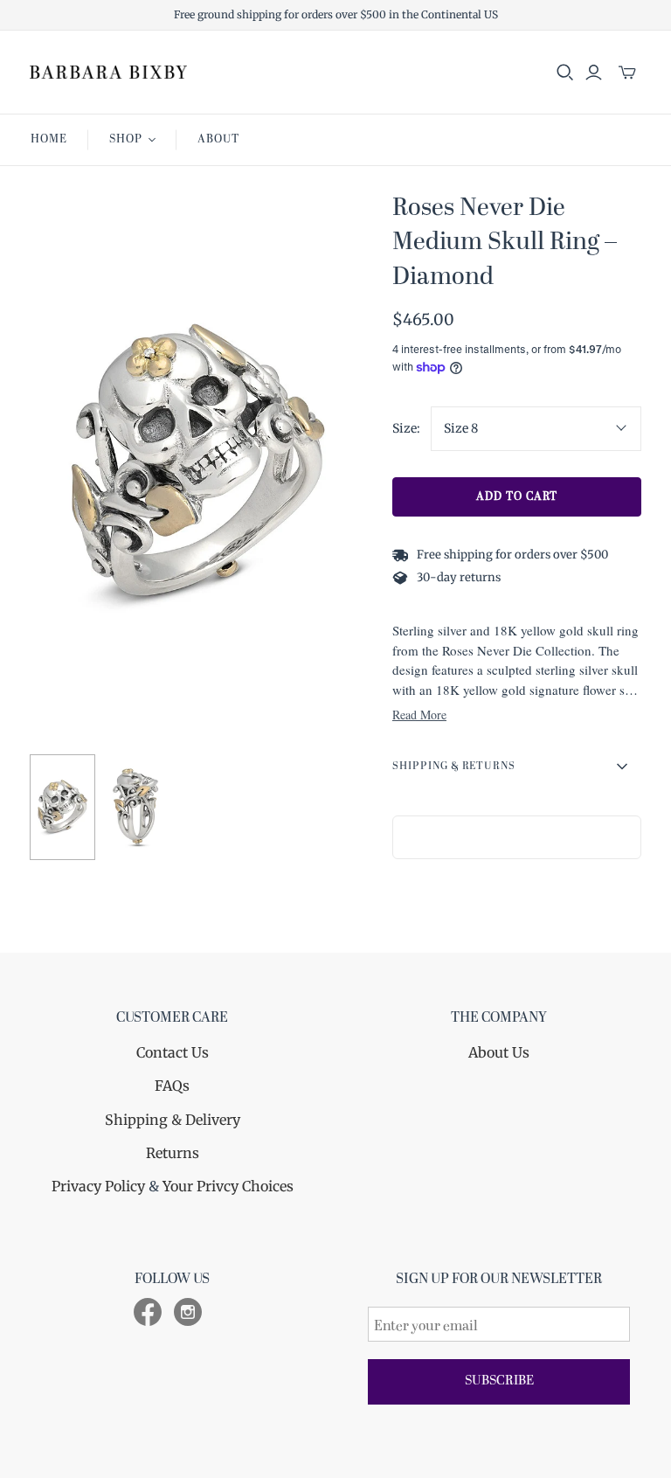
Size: (406, 428)
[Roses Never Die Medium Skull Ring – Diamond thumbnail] (62, 807)
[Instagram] (188, 1312)
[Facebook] (148, 1312)
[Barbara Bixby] (108, 72)
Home (49, 139)
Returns (172, 1153)
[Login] (594, 72)
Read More (419, 714)
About (218, 139)
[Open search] (565, 72)
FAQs (172, 1085)
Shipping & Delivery (172, 1119)
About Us (498, 1052)
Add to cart (516, 496)
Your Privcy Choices (228, 1186)
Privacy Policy (98, 1186)
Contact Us (172, 1052)
